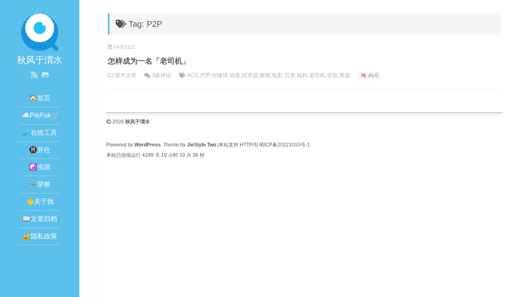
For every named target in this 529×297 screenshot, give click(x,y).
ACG (193, 75)
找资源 (250, 75)
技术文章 (125, 75)
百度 (289, 75)
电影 (277, 75)
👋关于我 (40, 201)
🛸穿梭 (39, 184)
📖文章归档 (39, 218)
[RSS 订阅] (34, 75)
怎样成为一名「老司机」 (149, 61)
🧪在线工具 (39, 132)
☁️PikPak (36, 115)
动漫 (234, 75)
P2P (205, 75)
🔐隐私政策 (39, 236)
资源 (344, 75)
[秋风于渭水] (40, 31)
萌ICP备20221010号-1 (284, 145)
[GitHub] (45, 75)
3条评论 (161, 75)
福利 (302, 75)
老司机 (317, 75)
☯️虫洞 (39, 166)
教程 (265, 75)
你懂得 (220, 75)
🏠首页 (39, 97)
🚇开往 (39, 149)
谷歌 (332, 75)
